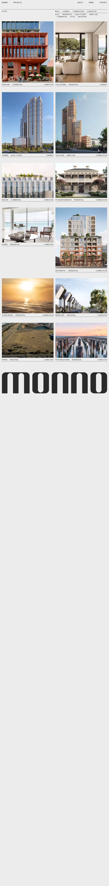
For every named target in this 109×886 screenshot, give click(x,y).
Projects (18, 2)
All (58, 11)
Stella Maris (60, 84)
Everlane (6, 84)
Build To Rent (80, 14)
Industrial (82, 17)
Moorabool (60, 271)
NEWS (91, 2)
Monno (5, 2)
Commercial (62, 17)
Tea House (59, 155)
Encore (5, 200)
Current (66, 11)
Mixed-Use (93, 14)
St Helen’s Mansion (63, 200)
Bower (5, 244)
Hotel (72, 17)
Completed (92, 11)
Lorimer (5, 155)
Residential (67, 14)
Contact (103, 2)
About (80, 2)
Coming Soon (78, 11)
